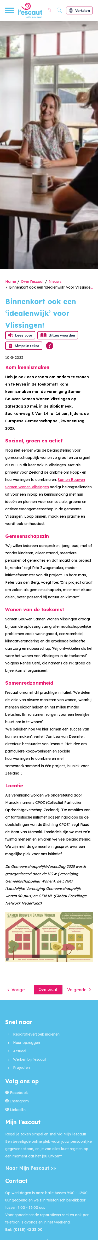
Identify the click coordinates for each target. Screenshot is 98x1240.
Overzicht (47, 989)
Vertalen (82, 10)
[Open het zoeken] (59, 10)
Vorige (18, 989)
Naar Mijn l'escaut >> (30, 1168)
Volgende (77, 989)
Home (10, 281)
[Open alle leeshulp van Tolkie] (49, 345)
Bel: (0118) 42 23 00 (24, 1229)
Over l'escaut (32, 281)
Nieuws (55, 281)
